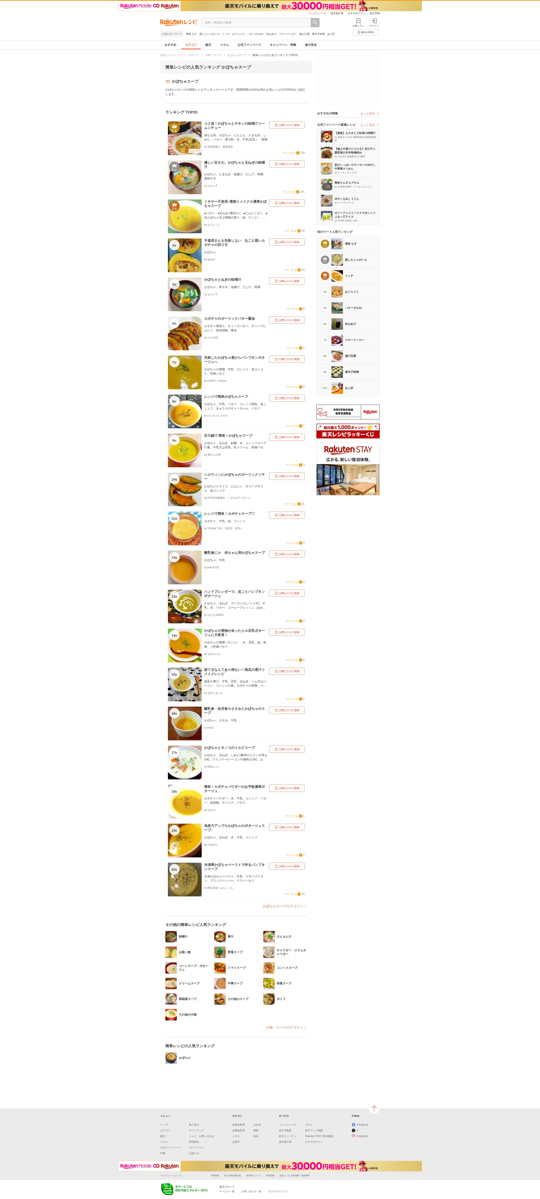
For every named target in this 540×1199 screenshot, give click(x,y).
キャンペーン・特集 (283, 44)
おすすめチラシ (356, 13)
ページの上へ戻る (374, 1108)
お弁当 (257, 1124)
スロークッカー (288, 33)
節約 (255, 1136)
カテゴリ (191, 44)
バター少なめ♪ (255, 33)
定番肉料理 (238, 1124)
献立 (208, 44)
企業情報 (215, 1175)
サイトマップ (196, 1130)
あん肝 (331, 33)
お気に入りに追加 (289, 125)
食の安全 (311, 44)
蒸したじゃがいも (209, 33)
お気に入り (358, 25)
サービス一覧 (227, 1191)
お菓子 (236, 1141)
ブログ (309, 1124)
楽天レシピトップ (171, 55)
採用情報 (270, 1175)
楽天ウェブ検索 (314, 1130)
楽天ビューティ (288, 1136)
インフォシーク (318, 13)
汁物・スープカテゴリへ (284, 1027)
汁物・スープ (213, 55)
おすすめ (170, 44)
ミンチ (226, 33)
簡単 (255, 1130)
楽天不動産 (285, 1130)
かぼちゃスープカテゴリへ (283, 906)
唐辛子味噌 (318, 33)
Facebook (362, 1124)
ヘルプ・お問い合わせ (201, 1136)
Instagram (362, 1136)
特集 (162, 1153)
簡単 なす (191, 33)
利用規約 (194, 1141)
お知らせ (194, 1153)
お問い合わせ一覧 (251, 1191)
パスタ (236, 1136)
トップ (164, 1124)
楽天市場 (375, 13)
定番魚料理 (238, 1130)
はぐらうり (238, 33)
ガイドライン (196, 1147)
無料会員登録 (367, 32)
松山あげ (271, 33)
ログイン (374, 25)
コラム (224, 44)
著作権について (253, 1175)
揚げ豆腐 (304, 33)
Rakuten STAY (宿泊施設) (319, 1136)
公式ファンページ (249, 44)
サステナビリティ (278, 1191)
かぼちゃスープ (237, 55)
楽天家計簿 (337, 13)
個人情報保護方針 (232, 1175)
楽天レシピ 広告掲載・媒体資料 (294, 1175)
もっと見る (367, 113)
